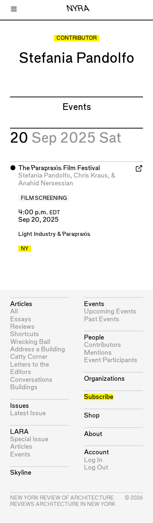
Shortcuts (24, 334)
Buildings (24, 387)
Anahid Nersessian (45, 183)
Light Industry (37, 234)
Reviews (22, 327)
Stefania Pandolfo (44, 175)
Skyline (20, 473)
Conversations (31, 380)
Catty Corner (29, 357)
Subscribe (98, 397)
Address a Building (37, 349)
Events (20, 454)
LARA (19, 432)
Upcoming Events (110, 311)
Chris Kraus (91, 175)
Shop (92, 415)
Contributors (102, 345)
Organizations (104, 379)
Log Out (96, 467)
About (93, 434)
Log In (93, 460)
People (94, 337)
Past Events (101, 319)
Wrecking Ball (30, 342)
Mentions (98, 353)
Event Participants (110, 360)
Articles (21, 304)
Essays (20, 319)
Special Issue (29, 439)
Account (96, 452)
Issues (19, 406)
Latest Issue (28, 413)
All (14, 311)
